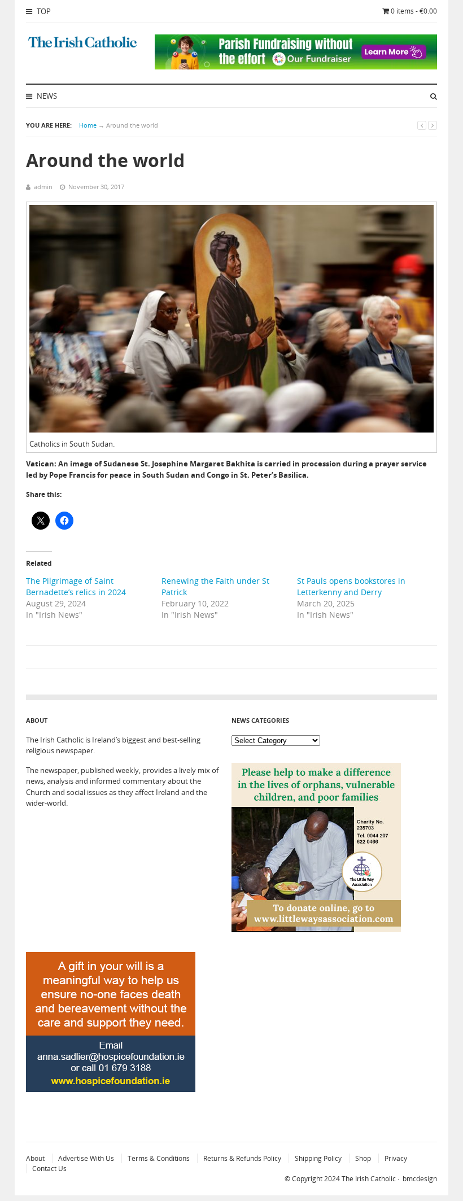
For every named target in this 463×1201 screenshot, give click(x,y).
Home (88, 125)
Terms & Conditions (159, 1158)
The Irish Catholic (369, 1178)
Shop (363, 1158)
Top (43, 11)
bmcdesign (420, 1178)
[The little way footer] (316, 929)
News (46, 96)
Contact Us (49, 1168)
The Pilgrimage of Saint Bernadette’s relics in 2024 (76, 586)
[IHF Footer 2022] (110, 1118)
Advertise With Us (86, 1158)
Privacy (396, 1158)
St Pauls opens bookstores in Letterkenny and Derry (351, 586)
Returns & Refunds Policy (242, 1158)
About (35, 1158)
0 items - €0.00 (414, 11)
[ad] (296, 67)
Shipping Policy (318, 1158)
